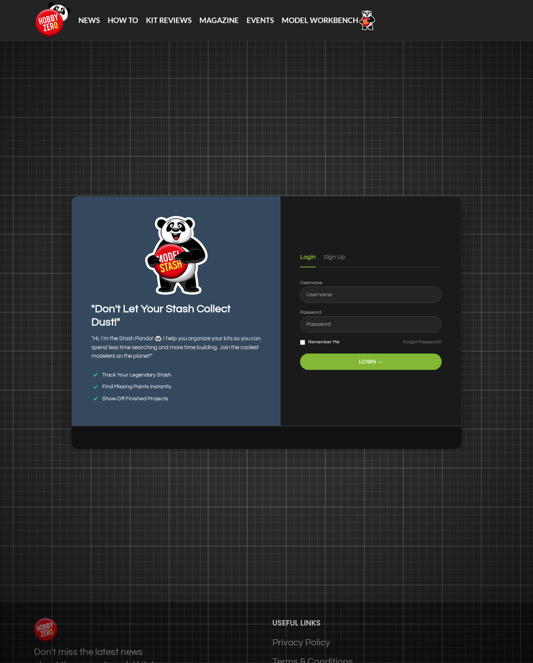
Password (310, 312)
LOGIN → (371, 361)
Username (311, 282)
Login (308, 257)
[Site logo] (52, 20)
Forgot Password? (422, 342)
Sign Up (334, 257)
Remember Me (323, 342)
